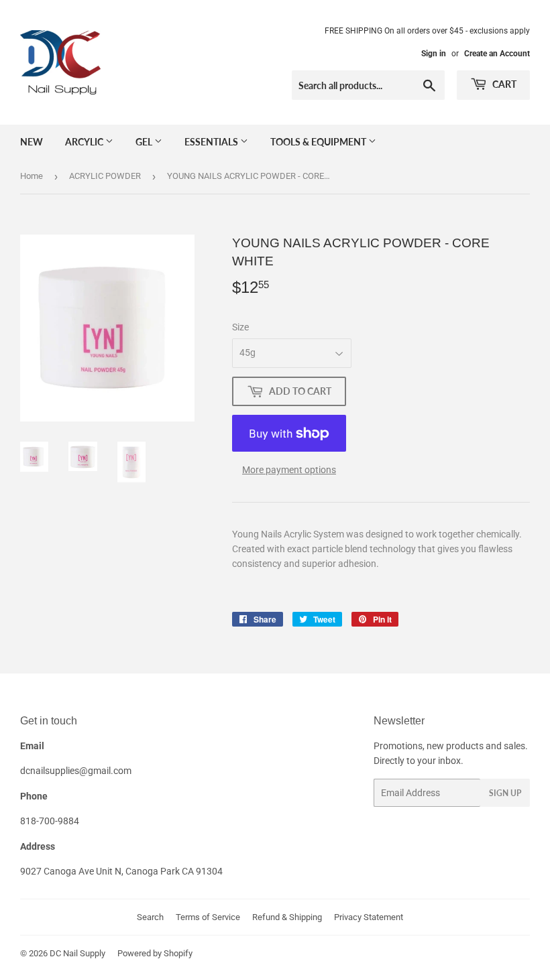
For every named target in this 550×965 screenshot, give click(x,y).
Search (150, 917)
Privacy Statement (368, 917)
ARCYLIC (85, 141)
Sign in (433, 53)
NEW (31, 141)
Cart (503, 84)
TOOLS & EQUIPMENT (319, 141)
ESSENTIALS (212, 141)
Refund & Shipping (287, 917)
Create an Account (497, 53)
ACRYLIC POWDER (105, 176)
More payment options (289, 469)
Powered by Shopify (154, 953)
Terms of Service (208, 917)
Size (240, 327)
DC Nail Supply (77, 953)
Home (31, 176)
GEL (144, 141)
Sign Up (505, 793)
